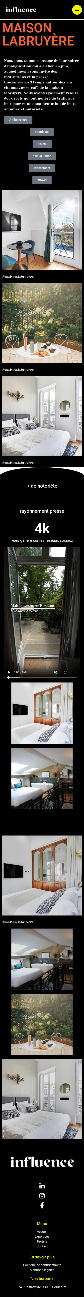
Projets (42, 1241)
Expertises (42, 1236)
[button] (77, 10)
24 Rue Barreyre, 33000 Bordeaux (42, 1287)
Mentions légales (42, 1270)
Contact (42, 1246)
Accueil (42, 1232)
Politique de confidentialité (42, 1265)
